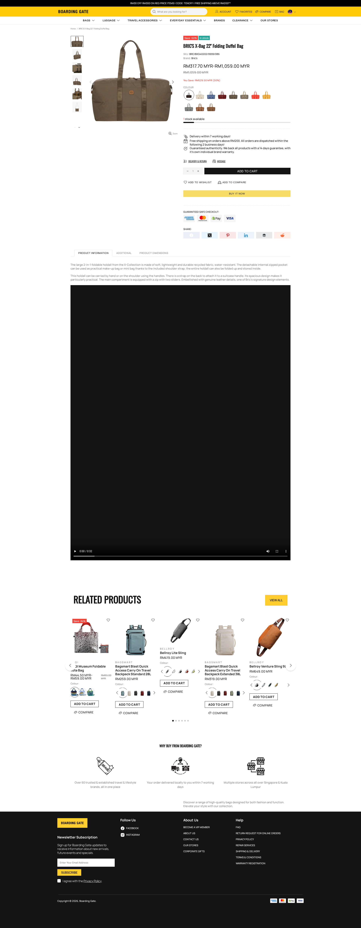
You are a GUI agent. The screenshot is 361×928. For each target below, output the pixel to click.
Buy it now (237, 193)
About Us (189, 833)
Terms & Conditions (248, 857)
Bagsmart (124, 662)
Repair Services (245, 845)
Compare (86, 712)
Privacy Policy (92, 881)
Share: (187, 229)
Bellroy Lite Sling (173, 653)
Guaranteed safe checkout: (201, 211)
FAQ (238, 827)
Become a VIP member (196, 827)
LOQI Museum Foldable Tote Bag (88, 668)
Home (73, 28)
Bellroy (167, 648)
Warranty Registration (250, 863)
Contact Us (191, 839)
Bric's (194, 58)
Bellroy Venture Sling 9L (268, 666)
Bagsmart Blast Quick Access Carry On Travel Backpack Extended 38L (223, 670)
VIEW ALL (276, 600)
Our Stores (190, 845)
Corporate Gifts (194, 851)
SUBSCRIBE (69, 872)
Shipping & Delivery (248, 851)
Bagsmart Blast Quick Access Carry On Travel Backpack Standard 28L (133, 670)
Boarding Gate (73, 11)
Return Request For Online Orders (258, 833)
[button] (74, 666)
